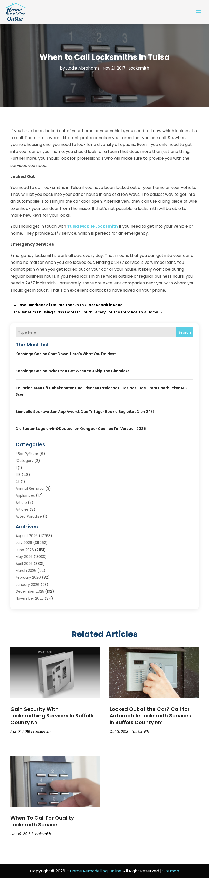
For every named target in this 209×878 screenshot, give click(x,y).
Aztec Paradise (29, 516)
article (21, 502)
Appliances (25, 495)
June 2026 (25, 549)
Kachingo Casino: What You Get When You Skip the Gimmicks (72, 370)
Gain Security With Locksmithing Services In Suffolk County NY (51, 715)
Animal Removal (30, 488)
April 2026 (24, 563)
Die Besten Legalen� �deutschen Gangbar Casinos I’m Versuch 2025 (81, 428)
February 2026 (28, 577)
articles (22, 509)
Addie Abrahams (82, 68)
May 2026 (24, 556)
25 (18, 481)
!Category (24, 460)
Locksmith (139, 68)
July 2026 (24, 542)
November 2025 (30, 598)
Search (184, 332)
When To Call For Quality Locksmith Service (42, 821)
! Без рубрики (27, 453)
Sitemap (170, 871)
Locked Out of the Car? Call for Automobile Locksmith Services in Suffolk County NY (150, 715)
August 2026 (27, 535)
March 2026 (26, 570)
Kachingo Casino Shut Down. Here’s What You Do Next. (66, 353)
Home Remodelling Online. (96, 871)
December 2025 (30, 591)
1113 (18, 474)
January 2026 (28, 584)
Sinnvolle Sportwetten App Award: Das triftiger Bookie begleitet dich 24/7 (85, 411)
